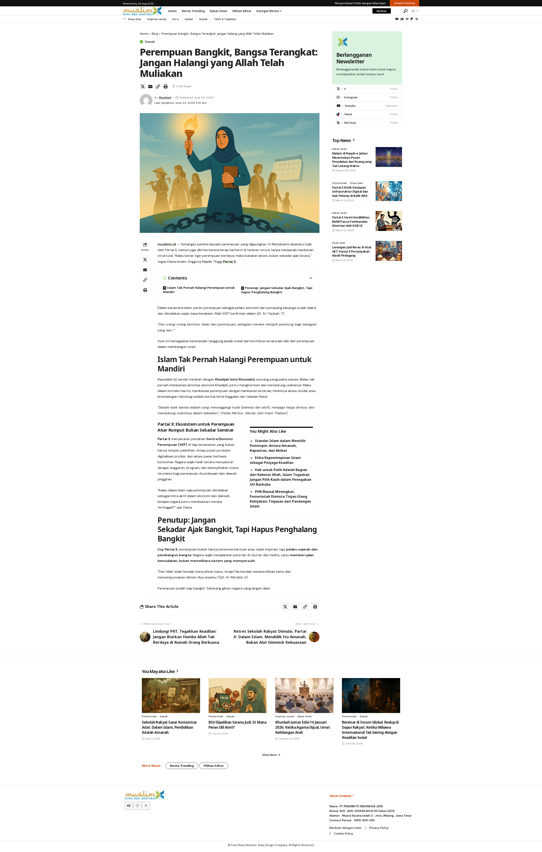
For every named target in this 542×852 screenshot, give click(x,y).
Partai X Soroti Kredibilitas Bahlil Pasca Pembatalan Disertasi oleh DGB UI (351, 221)
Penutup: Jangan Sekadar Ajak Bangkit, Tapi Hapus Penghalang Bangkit (276, 290)
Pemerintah (339, 183)
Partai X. (229, 261)
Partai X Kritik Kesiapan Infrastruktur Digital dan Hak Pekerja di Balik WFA (350, 191)
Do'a (175, 19)
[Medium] (407, 19)
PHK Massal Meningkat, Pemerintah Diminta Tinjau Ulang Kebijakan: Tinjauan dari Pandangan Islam (280, 499)
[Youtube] (367, 106)
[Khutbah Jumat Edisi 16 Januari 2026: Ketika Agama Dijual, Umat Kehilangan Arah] (304, 695)
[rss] (367, 123)
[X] (367, 89)
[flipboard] (411, 19)
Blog (155, 34)
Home (144, 34)
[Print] (166, 86)
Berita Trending (182, 766)
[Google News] (402, 19)
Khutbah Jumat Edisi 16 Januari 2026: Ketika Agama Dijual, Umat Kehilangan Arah (302, 727)
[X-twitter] (146, 805)
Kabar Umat (339, 149)
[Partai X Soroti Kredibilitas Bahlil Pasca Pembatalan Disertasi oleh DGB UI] (389, 221)
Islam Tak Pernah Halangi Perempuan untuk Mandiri (199, 290)
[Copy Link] (158, 86)
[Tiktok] (367, 114)
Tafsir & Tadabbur (225, 19)
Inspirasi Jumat (156, 19)
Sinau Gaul (134, 19)
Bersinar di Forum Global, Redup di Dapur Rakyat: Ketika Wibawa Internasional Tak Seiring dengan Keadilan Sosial (370, 730)
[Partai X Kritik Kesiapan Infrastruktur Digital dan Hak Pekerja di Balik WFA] (389, 191)
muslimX (165, 97)
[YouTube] (397, 19)
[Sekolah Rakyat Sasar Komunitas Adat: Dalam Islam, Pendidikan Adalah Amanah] (171, 695)
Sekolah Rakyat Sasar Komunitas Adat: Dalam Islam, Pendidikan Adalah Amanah (169, 727)
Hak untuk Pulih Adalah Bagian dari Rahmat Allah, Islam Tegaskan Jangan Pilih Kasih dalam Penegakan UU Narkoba (280, 477)
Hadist (189, 19)
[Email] (150, 86)
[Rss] (416, 19)
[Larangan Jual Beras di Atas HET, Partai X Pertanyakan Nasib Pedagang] (389, 251)
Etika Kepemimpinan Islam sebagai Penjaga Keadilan (275, 460)
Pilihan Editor (214, 766)
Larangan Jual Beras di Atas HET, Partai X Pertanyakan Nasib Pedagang (352, 251)
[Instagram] (367, 97)
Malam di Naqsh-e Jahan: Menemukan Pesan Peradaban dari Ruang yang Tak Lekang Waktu (352, 159)
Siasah (203, 19)
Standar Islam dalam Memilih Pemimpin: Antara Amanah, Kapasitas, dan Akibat (277, 445)
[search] (405, 11)
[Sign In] (396, 11)
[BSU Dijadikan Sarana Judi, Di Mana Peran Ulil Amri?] (238, 695)
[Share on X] (143, 86)
